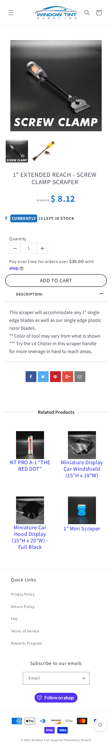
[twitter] (43, 376)
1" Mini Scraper (82, 528)
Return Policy (23, 606)
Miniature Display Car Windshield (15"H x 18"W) (82, 469)
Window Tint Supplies (47, 740)
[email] (79, 376)
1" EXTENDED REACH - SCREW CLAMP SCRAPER (55, 178)
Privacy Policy (23, 594)
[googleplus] (67, 376)
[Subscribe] (83, 678)
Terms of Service (25, 631)
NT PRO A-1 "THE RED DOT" (30, 465)
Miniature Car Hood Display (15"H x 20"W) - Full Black (30, 537)
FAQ (14, 618)
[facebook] (31, 376)
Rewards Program (26, 643)
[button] (11, 13)
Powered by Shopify (78, 740)
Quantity (17, 239)
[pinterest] (55, 376)
